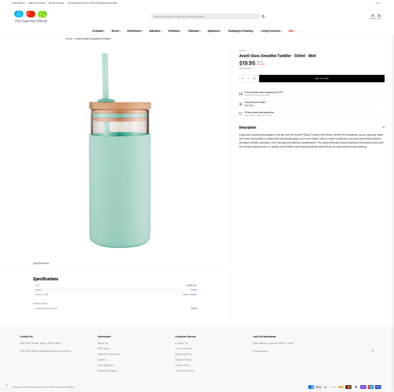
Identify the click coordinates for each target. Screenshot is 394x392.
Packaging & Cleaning (240, 30)
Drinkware (174, 30)
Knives (116, 30)
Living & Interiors (271, 30)
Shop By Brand (106, 365)
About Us (103, 343)
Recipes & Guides (56, 3)
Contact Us (181, 343)
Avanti (194, 290)
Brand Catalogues (107, 370)
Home (69, 38)
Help (377, 3)
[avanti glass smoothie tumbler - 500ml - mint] (122, 150)
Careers (102, 359)
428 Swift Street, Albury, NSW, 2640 (40, 343)
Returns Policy (183, 359)
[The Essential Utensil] (30, 16)
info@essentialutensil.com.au (54, 351)
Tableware (194, 30)
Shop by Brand (18, 3)
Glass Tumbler (190, 294)
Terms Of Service (184, 370)
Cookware (98, 30)
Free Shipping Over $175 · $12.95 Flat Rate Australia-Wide (92, 3)
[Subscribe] (372, 351)
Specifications (41, 263)
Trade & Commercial (36, 3)
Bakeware (155, 30)
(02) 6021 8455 (28, 351)
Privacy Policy (182, 365)
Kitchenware (134, 30)
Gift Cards (103, 348)
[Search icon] (263, 16)
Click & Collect (183, 348)
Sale (291, 30)
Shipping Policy (184, 354)
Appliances (214, 30)
